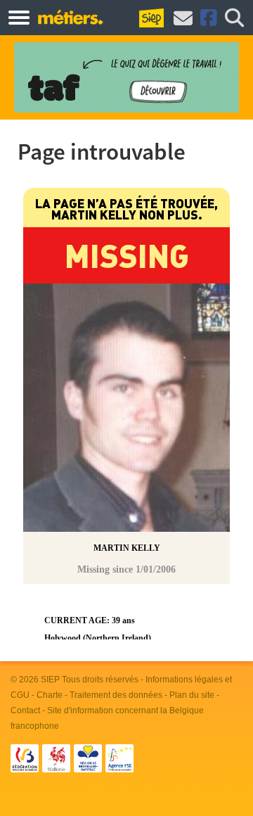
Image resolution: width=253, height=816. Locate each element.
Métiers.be (70, 17)
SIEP (50, 679)
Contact (25, 710)
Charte (50, 695)
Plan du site (191, 695)
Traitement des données (116, 695)
